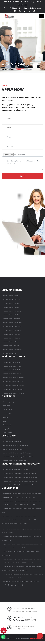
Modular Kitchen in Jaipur (11, 307)
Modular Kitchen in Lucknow (12, 330)
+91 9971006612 (11, 8)
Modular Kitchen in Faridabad (12, 322)
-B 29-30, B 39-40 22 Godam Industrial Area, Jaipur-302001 (20, 516)
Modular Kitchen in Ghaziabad (12, 319)
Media (26, 2)
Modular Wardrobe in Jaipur (12, 374)
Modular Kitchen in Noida (11, 303)
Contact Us (17, 2)
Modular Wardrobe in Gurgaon (12, 366)
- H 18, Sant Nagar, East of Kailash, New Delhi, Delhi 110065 (21, 581)
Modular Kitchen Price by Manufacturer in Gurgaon (19, 473)
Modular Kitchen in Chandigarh (13, 311)
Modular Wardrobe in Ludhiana (13, 381)
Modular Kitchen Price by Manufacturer (15, 469)
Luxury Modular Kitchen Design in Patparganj (17, 453)
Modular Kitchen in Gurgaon (12, 299)
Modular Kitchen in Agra (10, 353)
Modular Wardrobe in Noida (12, 370)
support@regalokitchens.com (23, 629)
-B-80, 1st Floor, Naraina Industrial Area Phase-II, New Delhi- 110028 (22, 501)
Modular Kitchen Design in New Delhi (14, 460)
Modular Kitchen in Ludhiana (12, 315)
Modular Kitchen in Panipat (11, 334)
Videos (5, 417)
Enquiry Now (7, 429)
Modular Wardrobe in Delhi (11, 362)
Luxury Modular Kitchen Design (13, 449)
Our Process (7, 413)
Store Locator (23, 5)
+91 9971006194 (30, 620)
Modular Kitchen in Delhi (11, 295)
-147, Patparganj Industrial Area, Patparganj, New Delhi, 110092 (22, 493)
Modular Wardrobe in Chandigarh (13, 377)
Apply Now (6, 405)
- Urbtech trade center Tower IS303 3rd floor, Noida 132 (18, 563)
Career (11, 69)
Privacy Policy (7, 432)
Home (4, 69)
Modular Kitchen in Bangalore (12, 349)
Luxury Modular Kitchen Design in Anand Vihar (18, 457)
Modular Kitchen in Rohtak (11, 342)
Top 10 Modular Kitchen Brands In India (15, 445)
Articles (39, 2)
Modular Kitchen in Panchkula (12, 326)
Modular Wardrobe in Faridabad (13, 389)
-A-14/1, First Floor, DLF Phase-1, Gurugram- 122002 (19, 497)
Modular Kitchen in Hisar (11, 346)
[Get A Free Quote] (3, 630)
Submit (22, 176)
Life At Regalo (7, 409)
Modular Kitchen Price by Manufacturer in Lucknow (19, 485)
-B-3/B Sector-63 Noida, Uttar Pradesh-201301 (19, 504)
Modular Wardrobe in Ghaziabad (13, 385)
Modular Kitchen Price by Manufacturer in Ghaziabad (20, 481)
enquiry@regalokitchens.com (30, 8)
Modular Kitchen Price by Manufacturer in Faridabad (20, 477)
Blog (32, 2)
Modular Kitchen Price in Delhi (12, 441)
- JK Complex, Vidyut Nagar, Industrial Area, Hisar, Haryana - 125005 (22, 559)
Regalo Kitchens (36, 638)
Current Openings (9, 402)
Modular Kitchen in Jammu (11, 338)
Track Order (7, 2)
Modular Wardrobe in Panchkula (13, 393)
